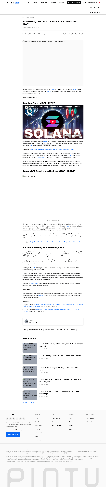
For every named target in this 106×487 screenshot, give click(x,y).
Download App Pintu (13, 434)
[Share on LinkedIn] (76, 34)
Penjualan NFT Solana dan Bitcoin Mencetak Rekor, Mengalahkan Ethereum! (55, 242)
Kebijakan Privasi (19, 461)
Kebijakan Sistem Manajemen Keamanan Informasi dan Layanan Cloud (39, 461)
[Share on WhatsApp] (82, 34)
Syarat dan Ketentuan (10, 461)
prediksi (75, 89)
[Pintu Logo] (13, 2)
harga (45, 142)
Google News (34, 283)
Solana (53, 89)
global (70, 155)
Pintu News (26, 17)
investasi (40, 295)
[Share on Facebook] (72, 34)
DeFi (34, 268)
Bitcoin (44, 254)
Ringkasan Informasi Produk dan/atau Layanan (63, 461)
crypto (49, 91)
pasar (67, 226)
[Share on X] (69, 34)
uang (30, 145)
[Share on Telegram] (79, 34)
